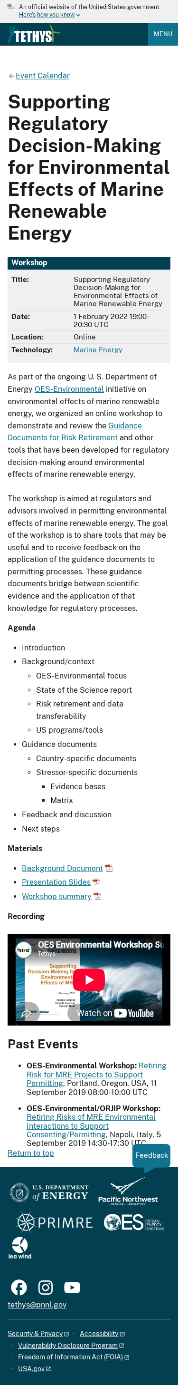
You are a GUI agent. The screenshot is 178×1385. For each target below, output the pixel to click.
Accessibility (99, 1333)
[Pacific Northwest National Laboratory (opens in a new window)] (124, 1196)
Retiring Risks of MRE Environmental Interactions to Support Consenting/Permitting (91, 1126)
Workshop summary (57, 896)
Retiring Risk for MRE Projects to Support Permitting (97, 1074)
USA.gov (31, 1369)
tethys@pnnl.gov (37, 1304)
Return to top (31, 1153)
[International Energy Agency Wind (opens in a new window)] (20, 1248)
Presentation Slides (56, 882)
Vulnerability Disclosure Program (68, 1345)
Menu (163, 34)
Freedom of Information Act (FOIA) (70, 1357)
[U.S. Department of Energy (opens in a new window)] (49, 1196)
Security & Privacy (35, 1333)
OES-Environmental (69, 389)
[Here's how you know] (89, 11)
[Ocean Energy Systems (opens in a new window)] (134, 1223)
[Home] (34, 33)
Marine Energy (98, 350)
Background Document (62, 868)
